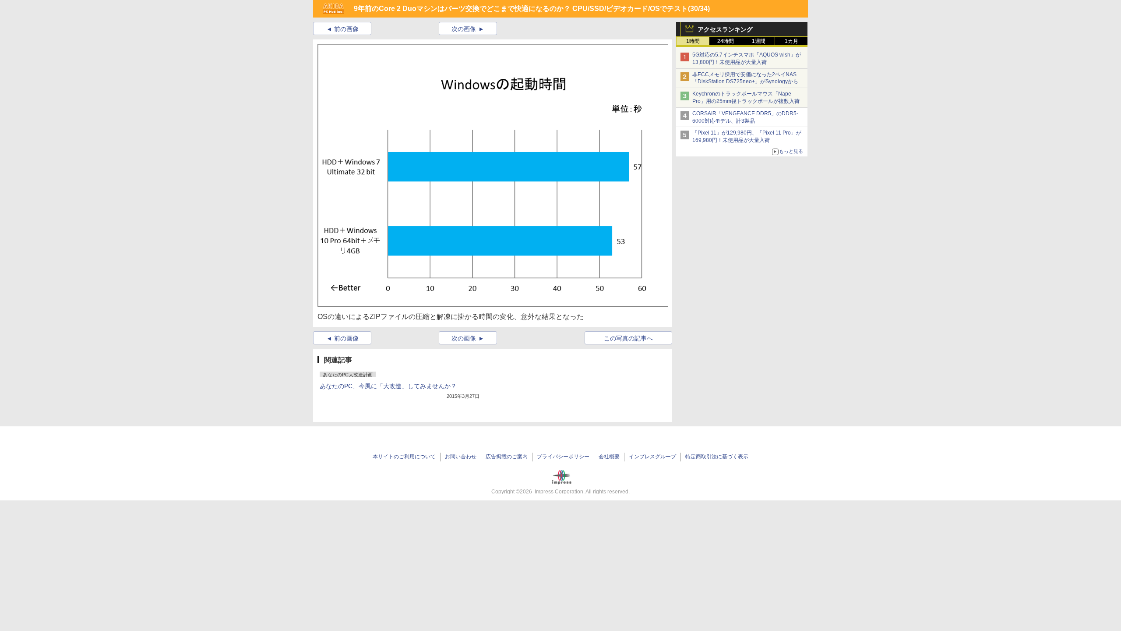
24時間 (725, 41)
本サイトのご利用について (404, 457)
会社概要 (609, 457)
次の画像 (463, 28)
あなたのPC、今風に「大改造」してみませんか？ (388, 386)
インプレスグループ (652, 457)
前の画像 (346, 28)
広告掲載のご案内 (507, 457)
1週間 (758, 41)
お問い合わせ (460, 457)
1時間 (693, 41)
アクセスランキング (725, 29)
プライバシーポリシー (563, 457)
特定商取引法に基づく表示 (716, 457)
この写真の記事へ (628, 338)
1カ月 (791, 41)
